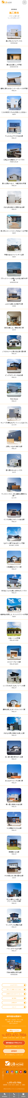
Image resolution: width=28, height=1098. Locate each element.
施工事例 (14, 998)
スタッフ (14, 1007)
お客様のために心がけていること (14, 993)
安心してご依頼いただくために (14, 989)
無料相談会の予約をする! (14, 1042)
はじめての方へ (14, 985)
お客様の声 (14, 1002)
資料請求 (14, 1051)
